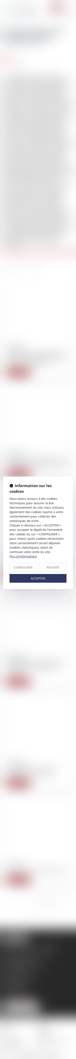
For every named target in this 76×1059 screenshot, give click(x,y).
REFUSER (53, 567)
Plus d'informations (23, 556)
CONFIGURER (23, 567)
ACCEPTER (38, 578)
